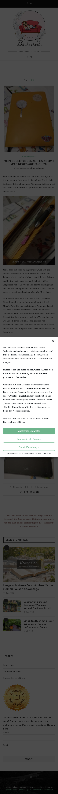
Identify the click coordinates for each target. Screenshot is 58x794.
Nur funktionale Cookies (29, 439)
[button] (53, 341)
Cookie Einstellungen (29, 447)
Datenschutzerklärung (31, 453)
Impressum (47, 453)
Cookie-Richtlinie (13, 453)
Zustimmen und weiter (29, 431)
